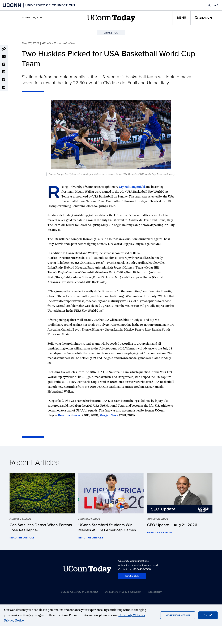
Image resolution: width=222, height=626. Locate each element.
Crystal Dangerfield (132, 186)
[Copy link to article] (4, 49)
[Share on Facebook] (4, 79)
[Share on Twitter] (4, 64)
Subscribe (132, 576)
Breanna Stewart (70, 415)
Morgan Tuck (108, 415)
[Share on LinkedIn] (4, 72)
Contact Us (124, 569)
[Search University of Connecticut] (209, 5)
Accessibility (155, 592)
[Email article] (4, 56)
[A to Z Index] (216, 5)
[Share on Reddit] (4, 87)
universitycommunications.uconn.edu (138, 565)
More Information (178, 615)
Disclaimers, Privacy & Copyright (123, 592)
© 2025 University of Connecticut (79, 592)
